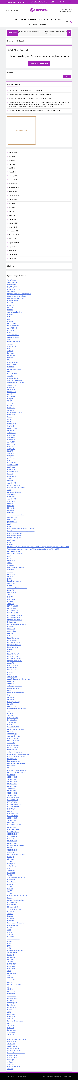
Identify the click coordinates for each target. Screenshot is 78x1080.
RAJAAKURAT (12, 287)
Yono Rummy (11, 280)
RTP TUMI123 (12, 836)
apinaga (10, 344)
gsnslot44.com (12, 677)
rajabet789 (11, 663)
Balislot (9, 417)
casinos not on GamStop (15, 383)
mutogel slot (11, 973)
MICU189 (10, 959)
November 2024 (14, 235)
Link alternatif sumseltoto (16, 487)
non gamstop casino (14, 369)
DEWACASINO (12, 519)
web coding (11, 852)
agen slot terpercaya (14, 1051)
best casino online (13, 761)
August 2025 (13, 199)
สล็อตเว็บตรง (11, 385)
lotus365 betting (12, 747)
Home (15, 19)
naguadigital (11, 1007)
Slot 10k (10, 715)
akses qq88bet (12, 282)
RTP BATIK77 (11, 839)
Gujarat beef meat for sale (16, 763)
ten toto (9, 419)
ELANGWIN (11, 599)
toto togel (10, 426)
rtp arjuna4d (11, 355)
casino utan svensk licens (16, 756)
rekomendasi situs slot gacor (17, 1039)
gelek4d (10, 376)
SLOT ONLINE (12, 777)
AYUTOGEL (11, 1035)
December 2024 (14, 231)
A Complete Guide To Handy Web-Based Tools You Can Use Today (30, 98)
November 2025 (14, 188)
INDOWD (10, 451)
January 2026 (13, 180)
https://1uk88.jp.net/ (14, 485)
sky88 (9, 652)
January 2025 (13, 227)
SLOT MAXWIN (12, 834)
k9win (9, 317)
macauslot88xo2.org (14, 492)
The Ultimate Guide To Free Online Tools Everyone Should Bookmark (30, 94)
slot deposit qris (12, 362)
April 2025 (12, 215)
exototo (9, 371)
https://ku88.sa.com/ (14, 642)
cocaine (10, 672)
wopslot (10, 544)
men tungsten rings (13, 740)
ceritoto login (11, 706)
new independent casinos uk (16, 624)
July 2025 (12, 203)
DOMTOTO (11, 560)
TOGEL (9, 875)
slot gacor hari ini (13, 301)
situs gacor (11, 880)
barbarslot (10, 911)
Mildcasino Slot (12, 907)
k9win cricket (11, 364)
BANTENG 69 (11, 811)
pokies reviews (12, 522)
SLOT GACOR (11, 791)
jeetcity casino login (14, 535)
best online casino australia (16, 770)
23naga (9, 861)
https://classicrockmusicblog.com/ (19, 294)
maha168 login (12, 328)
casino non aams (13, 738)
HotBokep (10, 503)
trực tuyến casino (13, 337)
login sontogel (12, 622)
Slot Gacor (10, 859)
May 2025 (12, 211)
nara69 (9, 394)
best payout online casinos (16, 923)
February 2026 (13, 176)
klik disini (10, 937)
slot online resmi (12, 866)
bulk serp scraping (13, 702)
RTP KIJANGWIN (12, 816)
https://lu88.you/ (13, 654)
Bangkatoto (11, 991)
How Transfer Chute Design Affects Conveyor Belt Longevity (57, 31)
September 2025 (14, 195)
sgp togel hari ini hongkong (16, 296)
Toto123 (10, 914)
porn (8, 319)
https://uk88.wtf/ (13, 640)
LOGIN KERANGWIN (14, 804)
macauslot (10, 731)
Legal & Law (32, 24)
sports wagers (12, 1046)
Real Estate (43, 19)
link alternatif (11, 285)
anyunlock (10, 478)
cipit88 (9, 585)
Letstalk (10, 690)
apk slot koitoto (12, 925)
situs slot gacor (12, 1055)
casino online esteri (13, 736)
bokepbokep (11, 994)
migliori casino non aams (15, 729)
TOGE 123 (10, 604)
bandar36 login (12, 750)
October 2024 (13, 239)
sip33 (9, 460)
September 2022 (14, 254)
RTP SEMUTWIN (12, 611)
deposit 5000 (11, 483)
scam (9, 971)
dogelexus (10, 1000)
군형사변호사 (11, 722)
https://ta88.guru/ (13, 638)
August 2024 (13, 247)
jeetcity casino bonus (14, 533)
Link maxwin (11, 905)
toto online (10, 430)
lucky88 (10, 649)
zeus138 (10, 1019)
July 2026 (12, 156)
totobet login (11, 424)
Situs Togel (11, 1025)
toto (8, 695)
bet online (10, 713)
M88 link (10, 307)
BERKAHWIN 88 (12, 606)
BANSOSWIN (11, 592)
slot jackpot (11, 435)
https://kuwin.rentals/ (14, 620)
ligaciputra (10, 916)
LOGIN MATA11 (12, 902)
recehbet (10, 358)
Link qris (10, 889)
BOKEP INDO (11, 681)
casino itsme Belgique (14, 312)
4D (8, 987)
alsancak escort (12, 465)
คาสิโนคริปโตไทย (13, 335)
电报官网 (10, 481)
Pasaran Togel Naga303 (15, 900)
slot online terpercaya (14, 380)
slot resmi (10, 339)
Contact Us (57, 1076)
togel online (11, 389)
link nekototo (11, 396)
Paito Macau (11, 882)
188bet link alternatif (14, 909)
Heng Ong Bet (12, 720)
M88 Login (11, 508)
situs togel (10, 627)
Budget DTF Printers (14, 984)
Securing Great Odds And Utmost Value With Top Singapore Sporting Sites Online (34, 110)
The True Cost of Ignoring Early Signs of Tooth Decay (25, 90)
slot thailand (11, 346)
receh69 (10, 633)
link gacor (10, 456)
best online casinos (13, 797)
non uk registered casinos (15, 693)
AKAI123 (10, 595)
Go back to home (39, 63)
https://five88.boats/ (14, 658)
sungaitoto (11, 449)
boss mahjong (12, 998)
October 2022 (13, 251)
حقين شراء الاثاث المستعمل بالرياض (18, 679)
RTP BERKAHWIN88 (14, 825)
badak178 (10, 590)
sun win (10, 725)
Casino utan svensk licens (16, 1053)
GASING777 (11, 601)
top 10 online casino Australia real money (21, 531)
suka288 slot (11, 462)
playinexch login (12, 718)
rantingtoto (11, 957)
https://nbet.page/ (13, 656)
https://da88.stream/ (14, 645)
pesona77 (10, 387)
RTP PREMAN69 (12, 813)
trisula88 (10, 989)
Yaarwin (10, 403)
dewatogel (10, 510)
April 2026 (12, 168)
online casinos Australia (15, 752)
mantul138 (11, 442)
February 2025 (13, 223)
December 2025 (14, 184)
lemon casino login (13, 289)
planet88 (10, 884)
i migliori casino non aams (16, 950)
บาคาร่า (10, 310)
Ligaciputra (11, 864)
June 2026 (12, 160)
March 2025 (12, 219)
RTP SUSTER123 (13, 727)
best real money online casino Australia (20, 529)
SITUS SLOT (11, 574)
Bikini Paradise (12, 670)
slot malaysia (11, 968)
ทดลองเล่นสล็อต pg (13, 939)
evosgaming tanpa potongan (17, 896)
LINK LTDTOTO (12, 665)
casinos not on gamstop (15, 515)
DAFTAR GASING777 (14, 829)
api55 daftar (11, 966)
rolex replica (11, 766)
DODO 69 (10, 823)
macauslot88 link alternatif (16, 772)
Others (43, 24)
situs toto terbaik (13, 472)
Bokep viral (11, 444)
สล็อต (9, 490)
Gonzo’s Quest (12, 517)
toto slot (10, 474)
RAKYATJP (10, 597)
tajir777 (9, 891)
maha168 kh (11, 323)
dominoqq (10, 918)
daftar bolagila (12, 374)
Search (10, 73)
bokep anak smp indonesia (16, 1021)
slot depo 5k (11, 433)
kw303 (9, 982)
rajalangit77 (11, 980)
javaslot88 (10, 314)
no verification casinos (14, 615)
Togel (9, 1012)
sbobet (9, 941)
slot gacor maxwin (13, 1066)
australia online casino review (17, 588)
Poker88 (10, 704)
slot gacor (10, 321)
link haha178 (11, 392)
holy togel (10, 353)
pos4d (9, 524)
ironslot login (11, 1030)
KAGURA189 (11, 964)
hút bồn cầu (11, 405)
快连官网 (10, 978)
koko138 (10, 303)
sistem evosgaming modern (16, 877)
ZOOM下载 (11, 870)
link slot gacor (12, 1003)
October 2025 (13, 192)
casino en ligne (12, 734)
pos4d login (11, 458)
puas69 (9, 579)
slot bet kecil (11, 1041)
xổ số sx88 (11, 570)
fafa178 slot (11, 291)
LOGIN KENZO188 (13, 832)
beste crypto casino (13, 688)
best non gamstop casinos (16, 298)
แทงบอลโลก (11, 631)
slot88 (9, 332)
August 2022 (13, 258)
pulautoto (10, 305)
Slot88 (9, 401)
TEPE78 (10, 962)
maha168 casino (13, 326)
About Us (50, 1076)
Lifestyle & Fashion (28, 19)
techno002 (10, 367)
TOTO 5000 (11, 1044)
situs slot (10, 1009)
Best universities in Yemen (16, 854)
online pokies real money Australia (18, 754)
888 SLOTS (11, 330)
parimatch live (12, 668)
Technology (56, 19)
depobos (10, 572)
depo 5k (10, 421)
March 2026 (12, 172)
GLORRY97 (11, 629)
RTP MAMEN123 (13, 613)
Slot (8, 360)
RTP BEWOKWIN (12, 800)
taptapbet (10, 410)
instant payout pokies (14, 686)
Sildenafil (10, 506)
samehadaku (11, 476)
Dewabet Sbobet (12, 428)
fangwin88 (11, 583)
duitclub (10, 351)
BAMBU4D (10, 1028)
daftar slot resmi (12, 1037)
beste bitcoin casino (14, 581)
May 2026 (12, 164)
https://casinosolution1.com (16, 709)
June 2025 (12, 207)
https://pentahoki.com (14, 412)
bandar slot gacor (13, 1048)
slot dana (10, 565)
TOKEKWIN (11, 788)
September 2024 (14, 243)
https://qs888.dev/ (13, 617)
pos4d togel (11, 1014)
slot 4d (9, 932)
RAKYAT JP (11, 809)
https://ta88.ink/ (12, 647)
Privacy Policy (67, 1076)
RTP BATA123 (12, 802)
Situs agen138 (12, 759)
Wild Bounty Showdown (15, 554)
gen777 (9, 563)
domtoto (10, 927)
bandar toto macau (13, 342)
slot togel (10, 948)
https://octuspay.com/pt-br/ (16, 845)
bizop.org (10, 921)
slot (8, 348)
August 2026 (13, 152)
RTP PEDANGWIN (13, 807)
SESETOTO (11, 684)
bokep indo (11, 415)
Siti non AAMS (12, 952)
